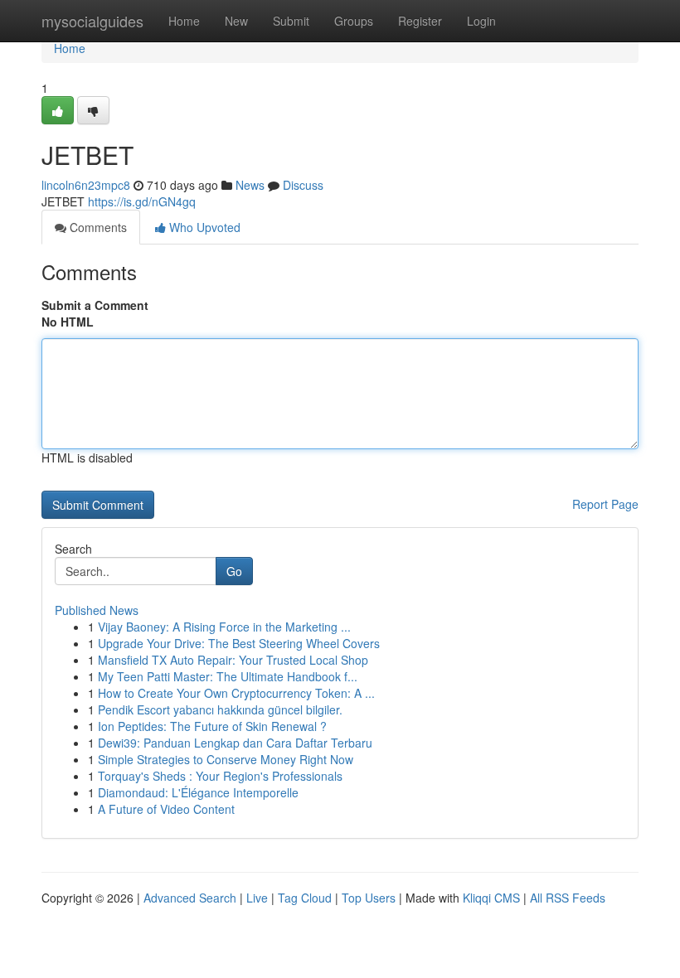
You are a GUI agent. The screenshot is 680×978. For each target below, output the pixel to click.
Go (234, 571)
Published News (96, 610)
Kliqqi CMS (491, 897)
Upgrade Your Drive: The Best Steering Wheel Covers (239, 643)
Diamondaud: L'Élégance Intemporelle (198, 792)
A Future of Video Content (166, 809)
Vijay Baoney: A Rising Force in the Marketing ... (224, 626)
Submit (291, 20)
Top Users (369, 897)
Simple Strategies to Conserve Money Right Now (225, 759)
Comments (96, 227)
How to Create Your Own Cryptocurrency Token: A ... (236, 693)
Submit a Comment (94, 305)
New (236, 20)
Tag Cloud (305, 897)
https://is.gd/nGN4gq (142, 201)
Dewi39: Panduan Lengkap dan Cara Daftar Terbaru (235, 742)
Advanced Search (189, 897)
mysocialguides (92, 20)
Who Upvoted (203, 227)
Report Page (605, 504)
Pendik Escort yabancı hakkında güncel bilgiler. (220, 709)
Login (481, 20)
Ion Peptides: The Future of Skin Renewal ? (212, 726)
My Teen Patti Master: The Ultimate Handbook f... (227, 676)
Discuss (303, 185)
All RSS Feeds (567, 897)
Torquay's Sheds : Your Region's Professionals (220, 775)
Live (257, 897)
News (250, 185)
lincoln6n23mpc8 (85, 185)
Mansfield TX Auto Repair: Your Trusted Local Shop (233, 659)
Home (184, 20)
